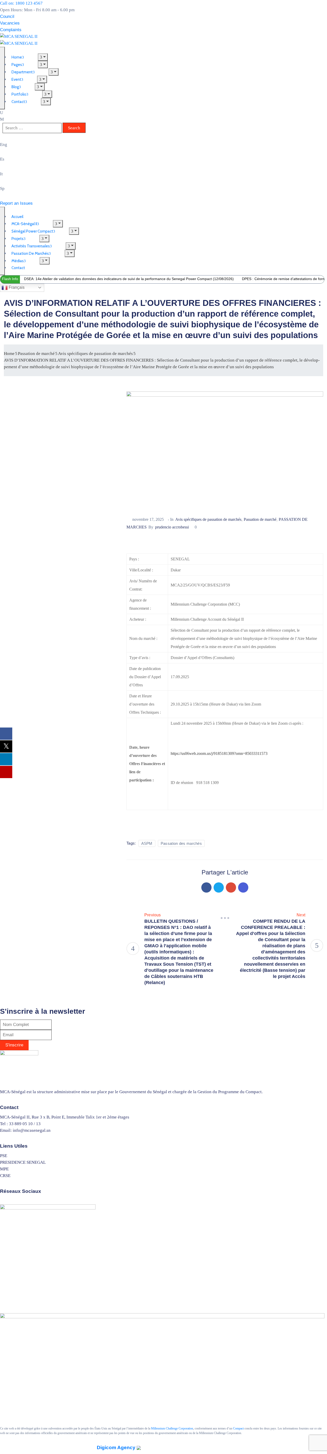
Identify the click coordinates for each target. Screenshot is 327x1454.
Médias (17, 261)
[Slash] (224, 918)
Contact (18, 101)
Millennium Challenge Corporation (172, 1428)
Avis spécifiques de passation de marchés (95, 353)
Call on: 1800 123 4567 (21, 3)
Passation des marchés (181, 843)
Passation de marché (36, 353)
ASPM (147, 843)
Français (16, 287)
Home (9, 353)
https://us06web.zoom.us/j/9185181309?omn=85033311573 (219, 753)
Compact (238, 1428)
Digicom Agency (117, 1447)
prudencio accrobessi (172, 527)
